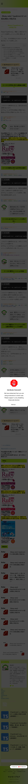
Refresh (13, 404)
